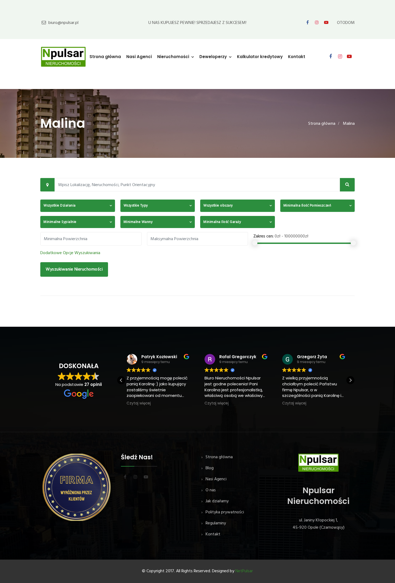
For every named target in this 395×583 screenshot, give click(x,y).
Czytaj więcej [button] (139, 403)
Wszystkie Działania (60, 205)
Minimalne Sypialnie (60, 222)
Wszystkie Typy (136, 205)
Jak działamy (217, 501)
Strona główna (105, 56)
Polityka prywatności (225, 512)
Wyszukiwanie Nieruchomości (74, 269)
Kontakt (296, 56)
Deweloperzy (213, 56)
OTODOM (346, 22)
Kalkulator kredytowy (260, 56)
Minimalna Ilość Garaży (222, 222)
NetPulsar (244, 571)
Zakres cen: (263, 236)
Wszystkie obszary (218, 205)
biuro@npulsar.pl (63, 22)
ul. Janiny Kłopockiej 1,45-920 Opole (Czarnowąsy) (318, 524)
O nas (211, 490)
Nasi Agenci (139, 56)
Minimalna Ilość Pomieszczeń (307, 205)
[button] (350, 380)
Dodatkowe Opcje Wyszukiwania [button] (70, 253)
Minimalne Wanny (138, 222)
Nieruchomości (173, 56)
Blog (210, 468)
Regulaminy (216, 523)
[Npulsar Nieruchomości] (63, 56)
